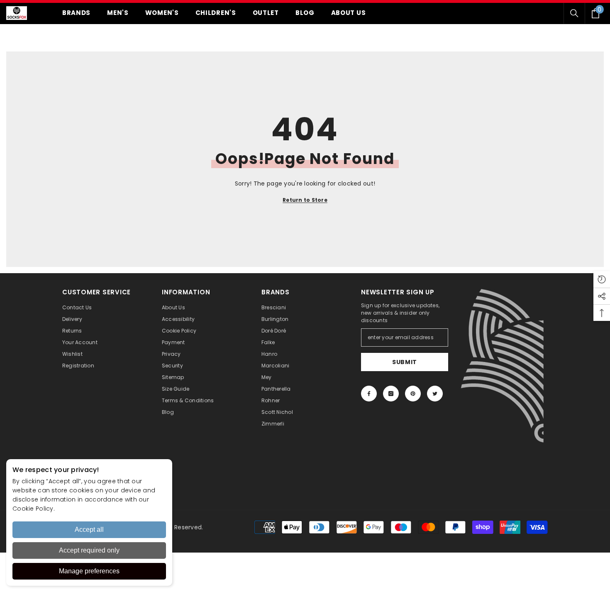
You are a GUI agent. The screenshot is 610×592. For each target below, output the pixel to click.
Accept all (89, 529)
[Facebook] (369, 393)
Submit (404, 362)
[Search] (574, 13)
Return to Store (305, 199)
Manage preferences (89, 571)
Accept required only (89, 550)
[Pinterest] (413, 393)
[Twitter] (435, 393)
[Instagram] (391, 393)
